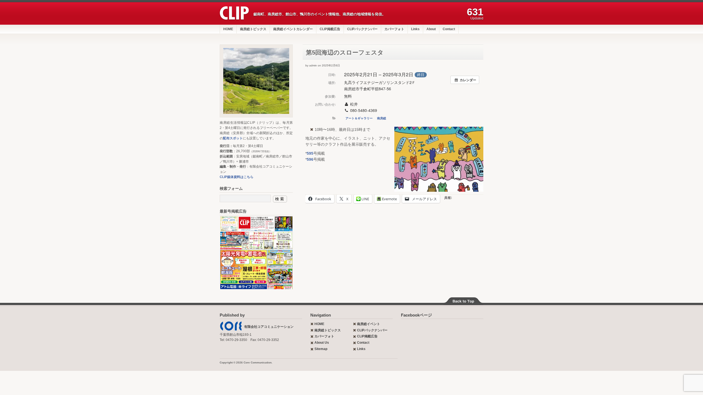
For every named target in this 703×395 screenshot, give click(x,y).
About (431, 29)
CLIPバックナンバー (362, 29)
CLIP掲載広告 (330, 29)
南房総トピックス (253, 29)
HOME (228, 29)
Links (415, 29)
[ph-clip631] (256, 80)
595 (310, 153)
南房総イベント (368, 324)
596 (310, 159)
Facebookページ (416, 315)
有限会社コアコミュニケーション (269, 327)
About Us (321, 343)
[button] (229, 224)
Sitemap (320, 349)
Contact (449, 29)
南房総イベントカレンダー (293, 29)
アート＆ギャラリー (359, 118)
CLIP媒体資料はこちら (236, 177)
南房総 (381, 118)
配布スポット (233, 138)
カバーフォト (394, 29)
